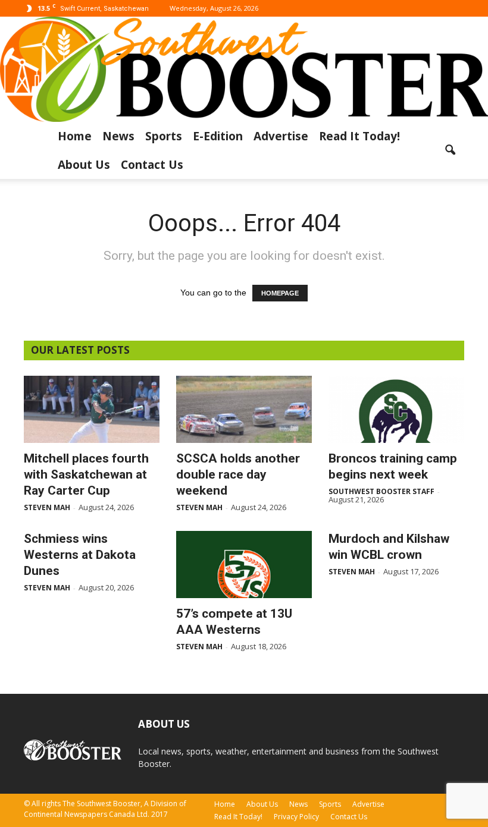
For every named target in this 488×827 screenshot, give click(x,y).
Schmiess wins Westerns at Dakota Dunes (80, 555)
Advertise (281, 136)
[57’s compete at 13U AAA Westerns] (244, 564)
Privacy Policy (296, 817)
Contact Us (152, 164)
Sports (163, 136)
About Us (84, 164)
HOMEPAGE (280, 293)
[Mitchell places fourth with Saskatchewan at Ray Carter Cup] (91, 409)
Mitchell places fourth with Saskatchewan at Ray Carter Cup (86, 474)
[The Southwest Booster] (244, 69)
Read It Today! (359, 136)
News (118, 136)
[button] (450, 150)
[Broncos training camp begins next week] (396, 409)
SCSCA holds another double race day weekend (238, 474)
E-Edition (218, 136)
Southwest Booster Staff (381, 491)
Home (75, 136)
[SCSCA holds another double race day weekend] (244, 409)
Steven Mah (47, 507)
